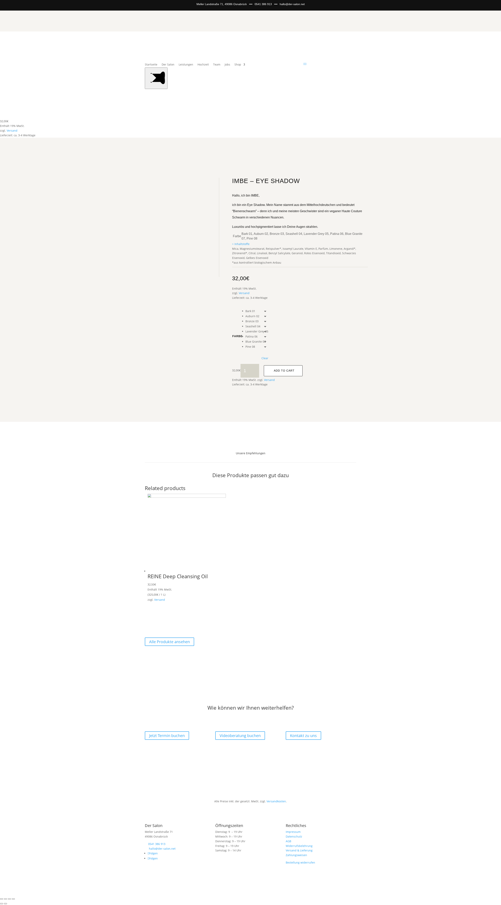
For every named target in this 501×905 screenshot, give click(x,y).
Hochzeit (203, 64)
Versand (12, 130)
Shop (237, 64)
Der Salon (168, 64)
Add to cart (284, 370)
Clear (264, 358)
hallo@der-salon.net (292, 4)
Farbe (237, 336)
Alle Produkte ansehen (169, 641)
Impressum (293, 832)
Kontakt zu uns (303, 735)
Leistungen (186, 64)
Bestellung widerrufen (300, 862)
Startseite (151, 64)
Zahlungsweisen (296, 855)
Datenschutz (294, 836)
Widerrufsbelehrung (299, 846)
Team (216, 64)
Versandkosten (276, 801)
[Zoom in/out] (13, 899)
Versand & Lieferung (299, 850)
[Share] (5, 899)
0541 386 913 (263, 4)
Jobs (227, 64)
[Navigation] (156, 78)
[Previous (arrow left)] (1, 903)
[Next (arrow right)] (5, 903)
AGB (288, 841)
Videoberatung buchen (240, 735)
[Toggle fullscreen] (9, 899)
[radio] (256, 311)
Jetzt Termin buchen (167, 735)
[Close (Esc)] (1, 899)
